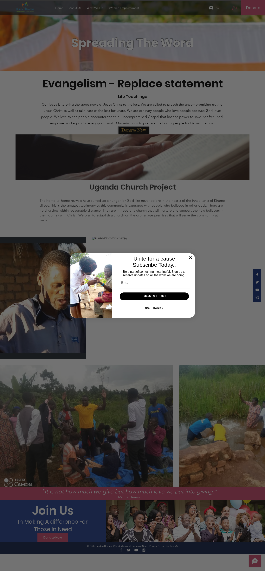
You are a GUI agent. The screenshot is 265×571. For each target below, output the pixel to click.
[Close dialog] (190, 257)
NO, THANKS (154, 308)
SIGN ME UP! (154, 296)
